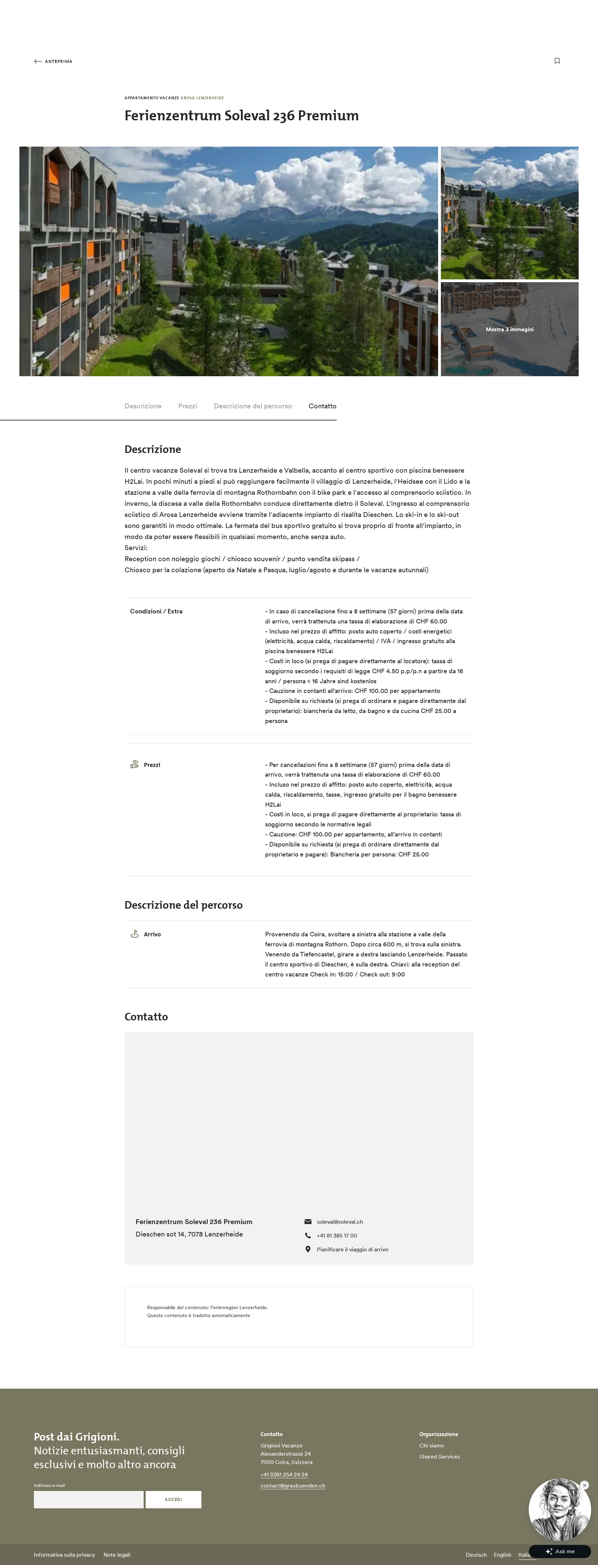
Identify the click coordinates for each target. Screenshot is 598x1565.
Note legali (116, 1554)
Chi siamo (431, 1445)
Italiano (527, 1554)
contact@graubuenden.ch (293, 1485)
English (502, 1554)
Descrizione (143, 405)
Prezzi (187, 405)
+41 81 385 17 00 (337, 1235)
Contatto (323, 405)
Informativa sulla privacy (64, 1554)
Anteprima (58, 61)
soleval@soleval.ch (340, 1221)
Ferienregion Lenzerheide (238, 1307)
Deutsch (476, 1554)
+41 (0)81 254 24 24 (284, 1474)
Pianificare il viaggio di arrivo (352, 1249)
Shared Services (439, 1456)
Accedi (173, 1499)
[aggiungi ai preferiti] (557, 61)
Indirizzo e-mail (49, 1485)
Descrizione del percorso (253, 405)
